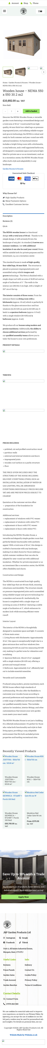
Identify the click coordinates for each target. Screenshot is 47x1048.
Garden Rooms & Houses (18, 82)
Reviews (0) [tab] (8, 221)
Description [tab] (8, 216)
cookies (12, 1011)
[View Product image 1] (8, 72)
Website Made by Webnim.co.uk (23, 1035)
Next (44, 72)
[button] (4, 11)
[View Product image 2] (20, 72)
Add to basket (31, 111)
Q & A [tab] (5, 226)
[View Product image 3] (33, 72)
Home (5, 82)
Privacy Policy (34, 1014)
